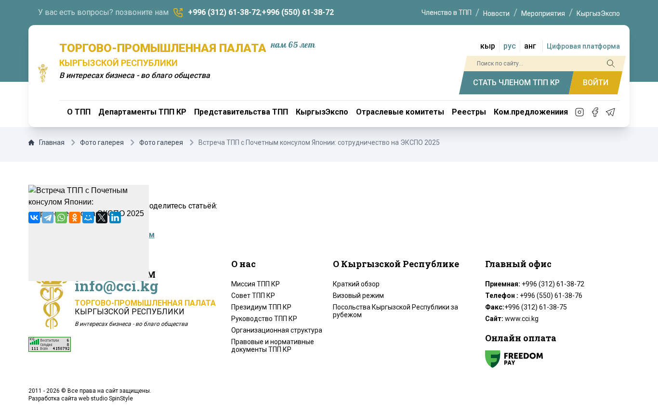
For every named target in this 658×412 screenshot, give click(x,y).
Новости (496, 13)
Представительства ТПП (241, 111)
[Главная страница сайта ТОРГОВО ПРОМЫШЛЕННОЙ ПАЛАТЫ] (43, 73)
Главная (52, 142)
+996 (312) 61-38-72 (224, 12)
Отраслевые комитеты (400, 111)
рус (509, 46)
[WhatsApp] (61, 217)
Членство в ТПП (446, 12)
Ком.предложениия (531, 111)
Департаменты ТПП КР (142, 111)
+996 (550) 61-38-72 (298, 12)
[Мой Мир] (88, 217)
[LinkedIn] (115, 217)
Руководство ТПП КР (264, 318)
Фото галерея (102, 142)
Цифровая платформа (583, 46)
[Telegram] (47, 217)
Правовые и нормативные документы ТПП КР (272, 345)
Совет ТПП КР (253, 295)
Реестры (469, 111)
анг (530, 46)
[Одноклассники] (74, 217)
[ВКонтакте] (34, 217)
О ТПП (79, 111)
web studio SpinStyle (106, 398)
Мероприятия (543, 13)
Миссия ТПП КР (255, 284)
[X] (101, 217)
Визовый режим (358, 295)
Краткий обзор (356, 284)
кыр (487, 46)
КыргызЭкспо (598, 13)
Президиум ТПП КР (261, 307)
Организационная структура (276, 330)
